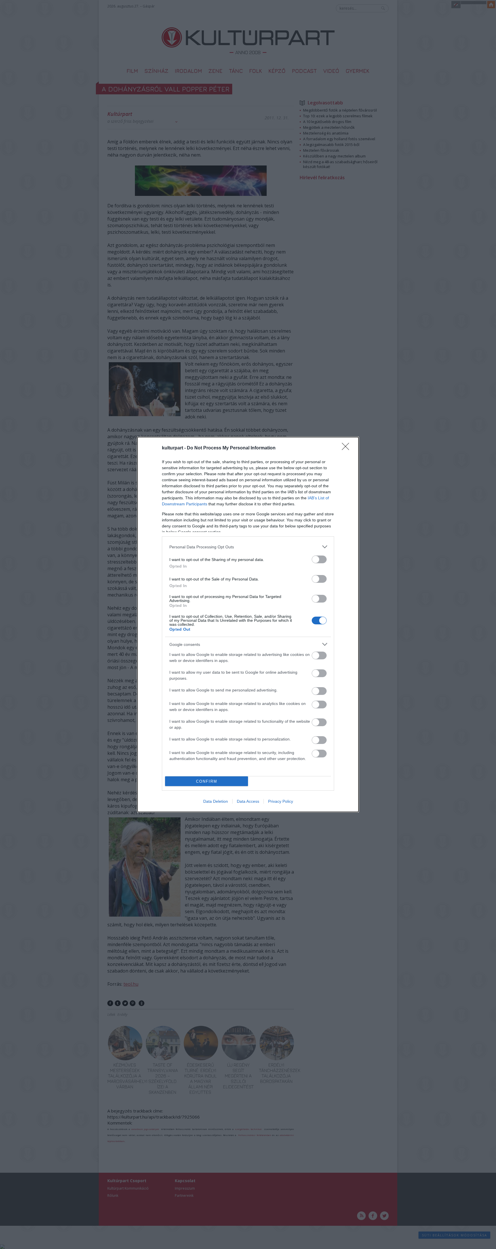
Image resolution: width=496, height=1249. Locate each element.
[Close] (347, 448)
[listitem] (248, 547)
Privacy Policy (280, 801)
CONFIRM (206, 781)
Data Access (248, 801)
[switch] (319, 559)
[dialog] (248, 624)
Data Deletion (215, 801)
